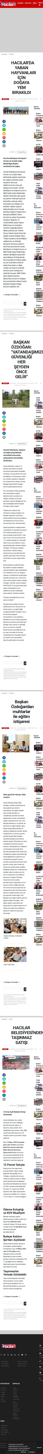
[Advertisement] (21, 30)
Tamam (32, 1452)
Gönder (25, 303)
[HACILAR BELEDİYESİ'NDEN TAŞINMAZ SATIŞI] (16, 1062)
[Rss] (19, 1355)
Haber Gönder (22, 1366)
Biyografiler (4, 1430)
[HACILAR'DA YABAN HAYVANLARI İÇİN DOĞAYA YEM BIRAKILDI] (16, 110)
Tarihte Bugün (15, 1406)
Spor (2, 1399)
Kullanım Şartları (22, 1361)
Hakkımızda (4, 1361)
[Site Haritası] (23, 1355)
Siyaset (3, 1401)
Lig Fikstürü (15, 1402)
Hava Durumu (15, 1388)
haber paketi (4, 1449)
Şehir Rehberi (15, 1414)
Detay (24, 1452)
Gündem (20, 3)
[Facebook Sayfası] (2, 1355)
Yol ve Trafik (15, 1392)
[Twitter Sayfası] (5, 1355)
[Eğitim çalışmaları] (15, 954)
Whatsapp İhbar (22, 1364)
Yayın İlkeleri (5, 1364)
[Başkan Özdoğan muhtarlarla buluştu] (15, 925)
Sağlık (3, 1392)
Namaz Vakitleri (15, 1396)
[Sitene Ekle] (26, 1355)
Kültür (3, 1397)
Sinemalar (16, 1409)
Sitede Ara (4, 1425)
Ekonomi (28, 3)
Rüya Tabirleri (5, 1432)
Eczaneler (16, 1399)
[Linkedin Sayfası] (15, 1355)
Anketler (3, 1427)
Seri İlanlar (16, 1411)
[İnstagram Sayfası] (9, 1355)
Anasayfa (4, 54)
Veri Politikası (5, 1366)
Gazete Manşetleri (16, 1418)
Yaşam (3, 1394)
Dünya (10, 1019)
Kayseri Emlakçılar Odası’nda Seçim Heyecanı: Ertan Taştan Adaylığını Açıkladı (39, 221)
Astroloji (3, 1434)
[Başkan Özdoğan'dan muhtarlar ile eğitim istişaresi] (16, 743)
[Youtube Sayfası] (12, 1355)
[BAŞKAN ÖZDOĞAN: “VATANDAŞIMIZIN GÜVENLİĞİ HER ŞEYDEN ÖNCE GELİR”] (16, 398)
